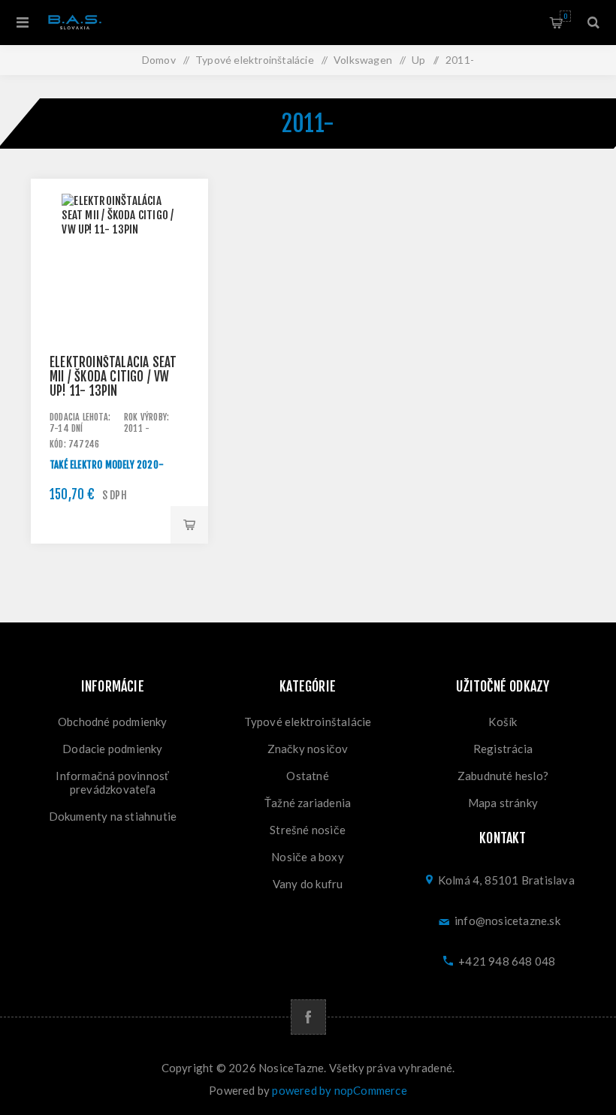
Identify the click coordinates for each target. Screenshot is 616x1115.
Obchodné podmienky (113, 721)
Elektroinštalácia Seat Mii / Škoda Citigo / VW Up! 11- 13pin (113, 376)
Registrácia (503, 748)
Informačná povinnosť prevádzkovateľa (112, 782)
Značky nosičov (308, 748)
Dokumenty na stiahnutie (113, 816)
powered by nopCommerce (339, 1090)
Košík (565, 16)
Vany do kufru (308, 883)
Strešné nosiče (308, 829)
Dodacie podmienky (112, 748)
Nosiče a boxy (307, 856)
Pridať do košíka (189, 525)
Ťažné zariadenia (307, 802)
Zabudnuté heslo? (502, 775)
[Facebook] (308, 1017)
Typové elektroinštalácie (308, 721)
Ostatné (307, 775)
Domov (159, 59)
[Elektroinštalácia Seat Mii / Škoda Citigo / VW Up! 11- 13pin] (119, 267)
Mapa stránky (503, 802)
